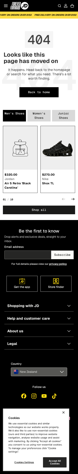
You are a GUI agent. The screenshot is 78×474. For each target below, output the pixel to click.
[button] (39, 372)
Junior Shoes (63, 116)
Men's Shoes (14, 113)
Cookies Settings (24, 462)
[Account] (66, 6)
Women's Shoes (39, 116)
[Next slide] (73, 199)
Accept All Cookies (55, 462)
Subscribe (62, 255)
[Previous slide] (63, 199)
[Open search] (59, 6)
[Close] (63, 412)
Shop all (39, 210)
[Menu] (6, 6)
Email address (14, 247)
